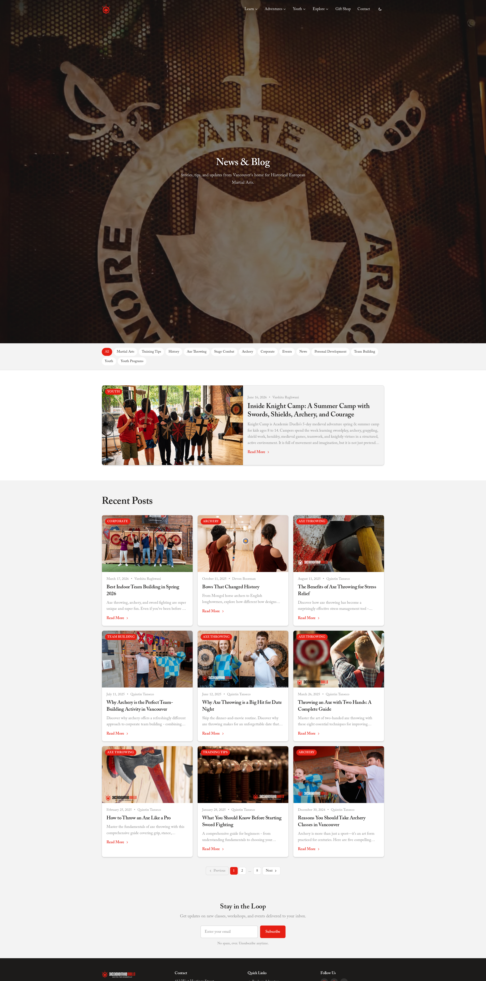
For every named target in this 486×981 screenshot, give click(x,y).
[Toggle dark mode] (380, 9)
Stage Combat (224, 352)
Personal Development (330, 352)
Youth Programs (132, 361)
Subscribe (272, 932)
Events (287, 352)
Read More (256, 452)
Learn (249, 9)
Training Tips (151, 352)
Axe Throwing (197, 352)
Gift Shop (343, 9)
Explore (319, 9)
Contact (363, 9)
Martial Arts (125, 352)
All (107, 352)
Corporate (268, 352)
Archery (247, 352)
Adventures (273, 9)
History (174, 352)
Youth (297, 9)
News (303, 352)
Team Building (364, 352)
